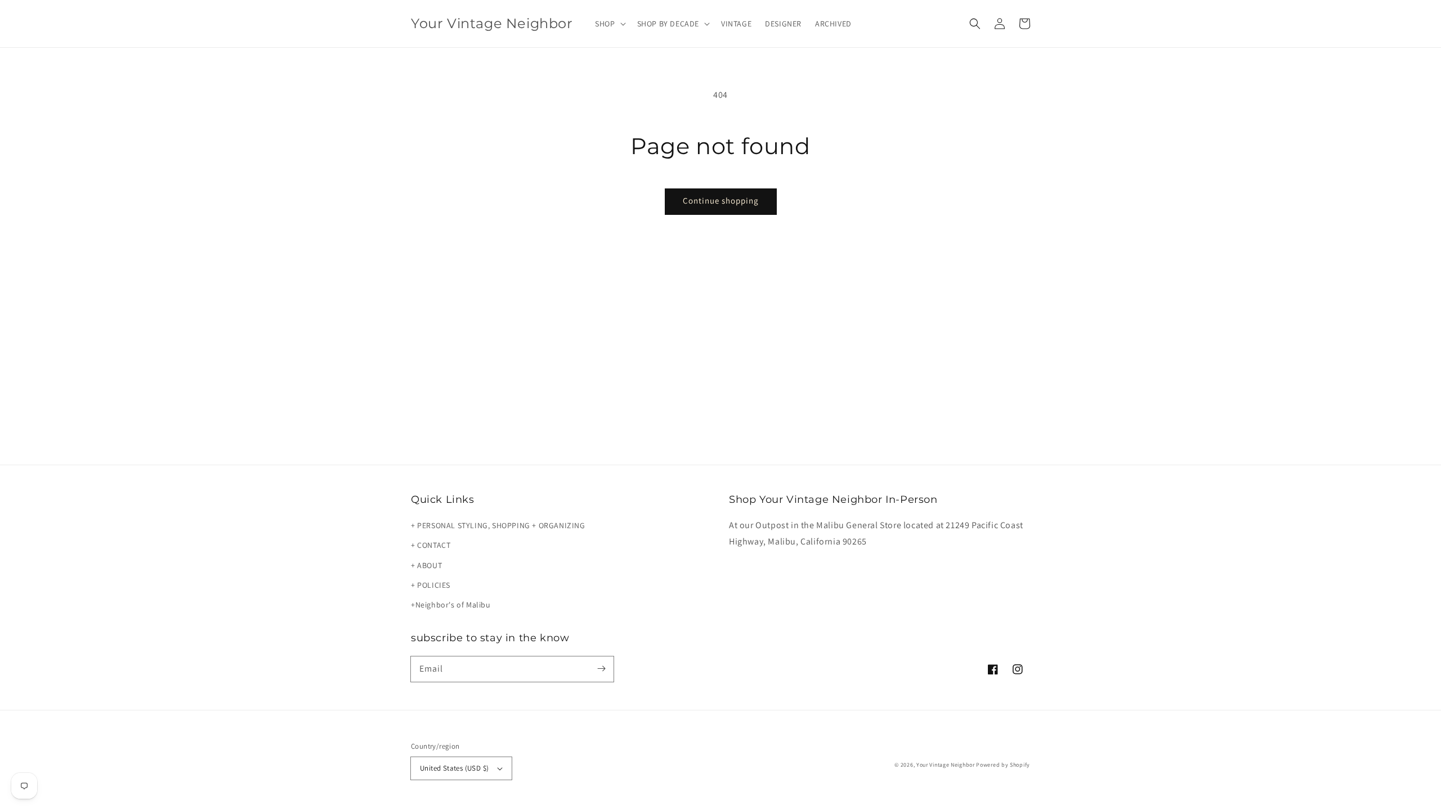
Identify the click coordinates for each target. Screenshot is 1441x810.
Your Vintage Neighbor (945, 764)
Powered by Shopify (1003, 764)
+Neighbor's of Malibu (451, 605)
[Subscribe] (601, 668)
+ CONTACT (430, 545)
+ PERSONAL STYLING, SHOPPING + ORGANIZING (498, 525)
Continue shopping (721, 200)
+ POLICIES (430, 585)
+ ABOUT (426, 565)
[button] (609, 23)
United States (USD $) (454, 768)
